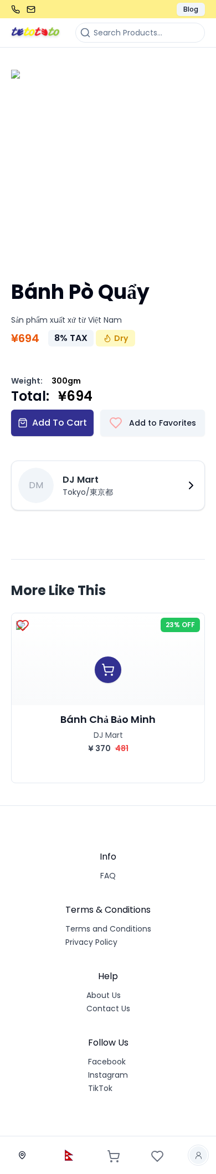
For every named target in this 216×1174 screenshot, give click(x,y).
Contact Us (108, 1008)
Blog (190, 9)
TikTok (100, 1088)
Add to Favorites (162, 422)
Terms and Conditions (108, 928)
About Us (103, 995)
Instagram (108, 1074)
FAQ (108, 875)
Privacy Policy (91, 942)
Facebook (107, 1061)
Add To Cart (59, 422)
